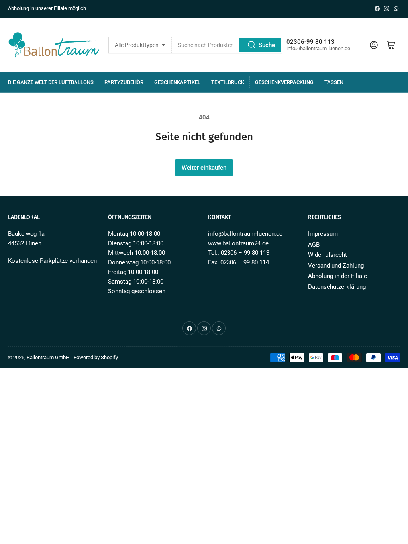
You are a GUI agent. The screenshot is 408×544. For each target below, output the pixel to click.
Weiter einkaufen (204, 167)
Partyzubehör (123, 82)
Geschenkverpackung (284, 82)
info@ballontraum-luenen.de (245, 233)
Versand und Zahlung (336, 265)
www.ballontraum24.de (238, 243)
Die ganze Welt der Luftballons (51, 82)
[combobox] (227, 45)
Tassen (333, 82)
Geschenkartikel (177, 82)
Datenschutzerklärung (337, 286)
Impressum (323, 233)
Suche (267, 45)
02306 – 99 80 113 (245, 252)
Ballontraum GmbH (48, 357)
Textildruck (227, 82)
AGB (314, 244)
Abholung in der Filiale (337, 276)
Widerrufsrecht (327, 254)
